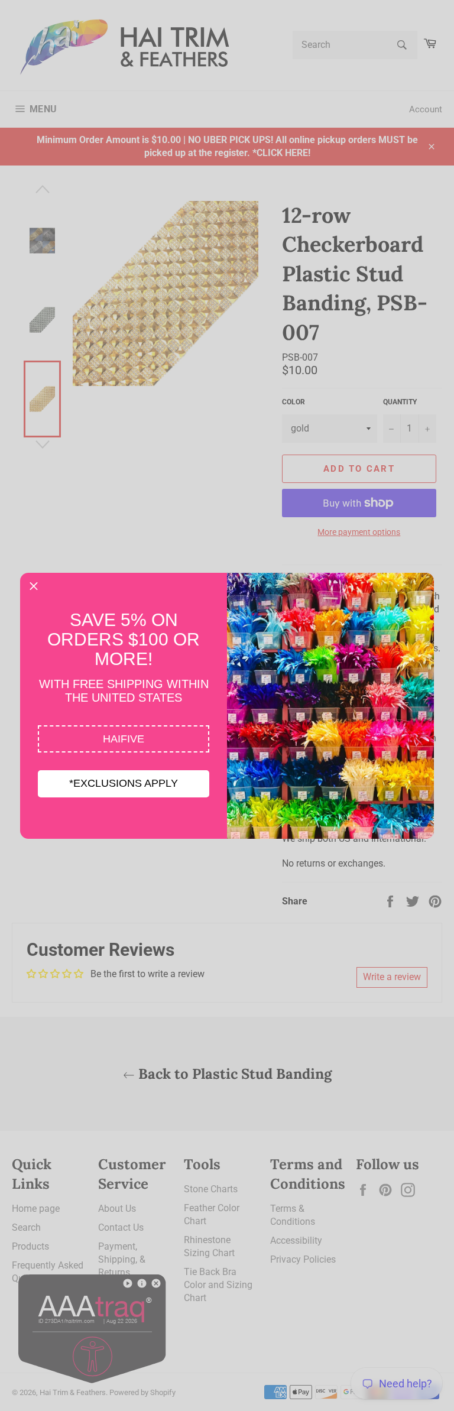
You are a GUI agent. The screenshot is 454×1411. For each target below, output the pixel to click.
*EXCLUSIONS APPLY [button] (123, 783)
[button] (123, 738)
